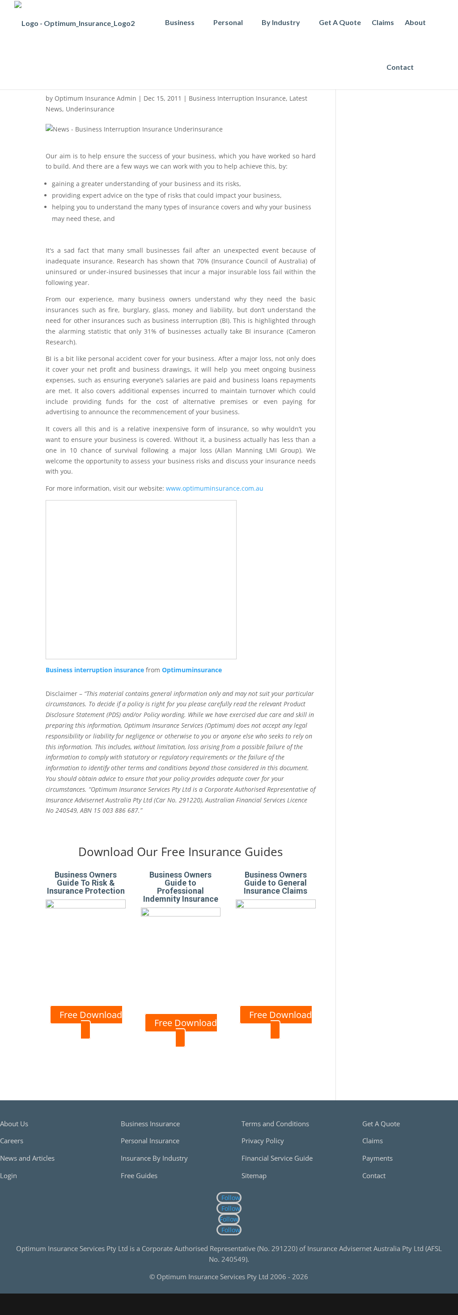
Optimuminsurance (192, 670)
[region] (380, 150)
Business (180, 22)
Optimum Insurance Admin (95, 98)
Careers (11, 1140)
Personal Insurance (150, 1140)
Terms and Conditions (275, 1123)
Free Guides (139, 1175)
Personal (228, 22)
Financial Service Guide (277, 1158)
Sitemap (254, 1175)
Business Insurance (150, 1123)
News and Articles (27, 1158)
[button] (429, 67)
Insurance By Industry (154, 1158)
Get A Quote (340, 22)
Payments (377, 1158)
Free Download (90, 1015)
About (415, 22)
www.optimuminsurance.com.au (214, 488)
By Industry (281, 22)
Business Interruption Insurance (237, 98)
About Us (14, 1123)
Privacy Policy (263, 1140)
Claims (383, 22)
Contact (400, 67)
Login (8, 1175)
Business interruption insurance (95, 670)
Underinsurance (90, 109)
